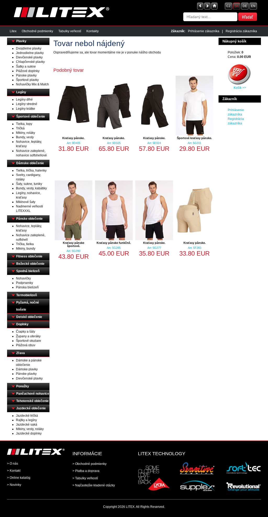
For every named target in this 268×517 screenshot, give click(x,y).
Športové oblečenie (30, 116)
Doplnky (22, 324)
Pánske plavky (26, 75)
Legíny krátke (25, 109)
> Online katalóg (18, 478)
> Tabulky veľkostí (85, 478)
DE (245, 6)
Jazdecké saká (26, 424)
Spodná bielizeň (28, 271)
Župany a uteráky (28, 336)
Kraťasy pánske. (73, 138)
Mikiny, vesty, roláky (30, 429)
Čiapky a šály (25, 331)
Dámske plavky (27, 369)
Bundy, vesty (25, 137)
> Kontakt (13, 470)
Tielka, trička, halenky (31, 170)
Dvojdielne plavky (28, 48)
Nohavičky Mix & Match (32, 84)
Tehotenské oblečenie (32, 401)
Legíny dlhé (24, 99)
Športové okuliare (28, 341)
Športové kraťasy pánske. (194, 138)
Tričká (20, 128)
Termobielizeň (26, 295)
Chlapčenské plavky (30, 62)
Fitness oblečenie (29, 256)
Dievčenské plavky (29, 57)
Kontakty (92, 31)
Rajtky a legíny (26, 420)
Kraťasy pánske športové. (73, 244)
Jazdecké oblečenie (31, 408)
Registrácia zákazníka (241, 31)
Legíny (21, 92)
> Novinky (14, 485)
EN (253, 6)
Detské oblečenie (29, 317)
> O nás (12, 463)
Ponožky (22, 386)
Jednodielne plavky (30, 53)
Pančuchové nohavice (32, 393)
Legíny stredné (26, 104)
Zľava (20, 353)
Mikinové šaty (25, 202)
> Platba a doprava (85, 471)
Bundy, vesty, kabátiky (31, 188)
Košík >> (240, 88)
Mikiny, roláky (25, 133)
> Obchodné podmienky (89, 464)
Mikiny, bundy (25, 248)
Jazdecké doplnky (29, 433)
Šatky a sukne (26, 66)
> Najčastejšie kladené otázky (93, 485)
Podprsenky (24, 283)
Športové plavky (27, 80)
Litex (13, 31)
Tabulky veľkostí (69, 31)
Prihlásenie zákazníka (203, 31)
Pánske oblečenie (29, 219)
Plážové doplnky (28, 71)
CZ (228, 6)
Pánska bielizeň (27, 287)
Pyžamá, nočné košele (27, 306)
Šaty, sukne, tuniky (29, 184)
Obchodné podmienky (37, 31)
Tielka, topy (24, 124)
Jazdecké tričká (27, 415)
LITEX (130, 507)
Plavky (21, 41)
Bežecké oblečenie (30, 264)
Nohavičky (23, 278)
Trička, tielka (25, 244)
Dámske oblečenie (30, 163)
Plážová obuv (25, 345)
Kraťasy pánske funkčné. (114, 242)
